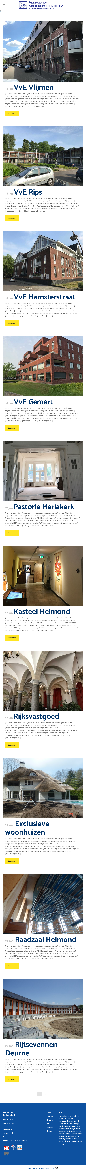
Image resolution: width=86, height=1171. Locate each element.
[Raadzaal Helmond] (43, 904)
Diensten (50, 1120)
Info (48, 1123)
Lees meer (12, 113)
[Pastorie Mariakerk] (43, 471)
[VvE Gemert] (43, 366)
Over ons (50, 1116)
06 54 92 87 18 (8, 1133)
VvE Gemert (33, 402)
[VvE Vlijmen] (43, 51)
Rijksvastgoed (36, 717)
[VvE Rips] (43, 156)
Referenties (51, 1127)
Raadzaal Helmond (45, 940)
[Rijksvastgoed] (43, 681)
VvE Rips (28, 192)
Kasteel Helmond (42, 612)
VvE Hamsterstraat (45, 297)
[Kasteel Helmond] (43, 576)
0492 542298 (8, 1129)
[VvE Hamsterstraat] (43, 261)
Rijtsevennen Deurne (31, 1049)
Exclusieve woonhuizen (27, 828)
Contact (49, 1131)
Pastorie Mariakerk (44, 507)
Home (49, 1113)
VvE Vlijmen (34, 88)
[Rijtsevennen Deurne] (43, 1009)
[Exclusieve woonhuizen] (43, 788)
